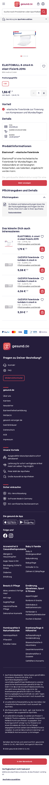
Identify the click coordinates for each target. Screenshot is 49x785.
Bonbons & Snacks (34, 600)
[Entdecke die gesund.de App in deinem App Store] (10, 522)
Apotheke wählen (25, 19)
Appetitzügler (32, 596)
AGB (5, 435)
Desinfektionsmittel (34, 649)
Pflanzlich (7, 640)
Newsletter (8, 406)
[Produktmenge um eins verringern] (33, 93)
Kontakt (11, 365)
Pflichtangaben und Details (29, 244)
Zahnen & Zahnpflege (35, 571)
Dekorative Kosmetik (12, 613)
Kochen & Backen (33, 619)
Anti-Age (7, 598)
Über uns (7, 396)
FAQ (9, 370)
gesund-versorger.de (12, 420)
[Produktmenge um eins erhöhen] (44, 93)
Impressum (8, 439)
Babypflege (31, 563)
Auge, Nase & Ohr (11, 561)
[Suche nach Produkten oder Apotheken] (44, 12)
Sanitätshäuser (10, 425)
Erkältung (7, 577)
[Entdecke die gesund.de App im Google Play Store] (27, 522)
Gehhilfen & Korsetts (35, 661)
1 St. (5, 84)
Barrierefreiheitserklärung (15, 410)
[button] (21, 56)
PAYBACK (7, 415)
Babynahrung (32, 558)
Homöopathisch (10, 635)
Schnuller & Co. (32, 567)
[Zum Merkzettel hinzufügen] (44, 66)
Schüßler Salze (9, 644)
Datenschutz (9, 430)
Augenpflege (9, 602)
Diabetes (7, 572)
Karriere (7, 401)
